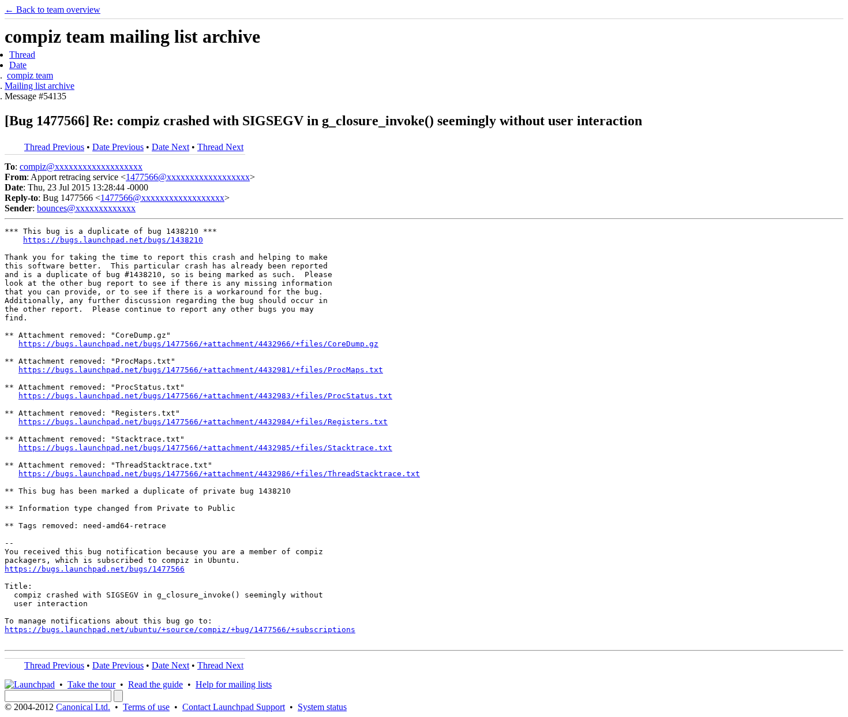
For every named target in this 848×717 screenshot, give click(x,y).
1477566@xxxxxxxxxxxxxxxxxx (188, 177)
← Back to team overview (52, 9)
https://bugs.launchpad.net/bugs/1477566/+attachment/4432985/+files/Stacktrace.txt (205, 447)
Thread (22, 54)
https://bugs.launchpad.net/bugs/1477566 (95, 569)
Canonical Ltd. (83, 707)
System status (322, 707)
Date (18, 65)
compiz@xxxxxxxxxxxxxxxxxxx (81, 166)
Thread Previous (54, 147)
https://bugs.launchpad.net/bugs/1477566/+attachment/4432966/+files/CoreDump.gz (198, 343)
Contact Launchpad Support (233, 707)
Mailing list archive (39, 86)
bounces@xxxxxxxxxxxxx (86, 208)
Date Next (170, 147)
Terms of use (146, 707)
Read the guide (155, 684)
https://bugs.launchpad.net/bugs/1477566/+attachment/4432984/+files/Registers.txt (203, 421)
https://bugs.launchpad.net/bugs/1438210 (113, 240)
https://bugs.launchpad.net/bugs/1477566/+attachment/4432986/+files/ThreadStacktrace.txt (219, 473)
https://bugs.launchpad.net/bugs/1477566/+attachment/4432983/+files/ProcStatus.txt (205, 395)
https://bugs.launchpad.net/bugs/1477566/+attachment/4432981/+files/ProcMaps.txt (200, 369)
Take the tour (91, 684)
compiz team (30, 75)
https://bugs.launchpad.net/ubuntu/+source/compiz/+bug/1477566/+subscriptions (180, 629)
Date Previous (118, 147)
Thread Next (220, 147)
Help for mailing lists (234, 684)
